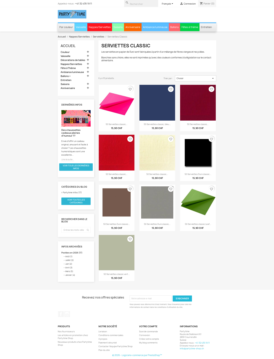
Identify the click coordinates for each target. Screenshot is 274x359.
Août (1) (68, 256)
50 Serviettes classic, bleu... (157, 124)
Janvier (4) (70, 275)
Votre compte (148, 326)
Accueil (68, 45)
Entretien (66, 80)
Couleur (65, 52)
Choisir (196, 78)
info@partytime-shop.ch (192, 348)
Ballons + (66, 76)
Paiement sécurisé (107, 342)
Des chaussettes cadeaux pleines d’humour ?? (70, 132)
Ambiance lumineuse (72, 72)
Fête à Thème (68, 68)
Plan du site (104, 350)
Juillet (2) (69, 260)
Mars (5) (69, 271)
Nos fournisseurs (66, 331)
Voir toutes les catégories (76, 201)
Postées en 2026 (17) (71, 252)
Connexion (144, 335)
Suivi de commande (148, 331)
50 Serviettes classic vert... (117, 274)
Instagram (67, 314)
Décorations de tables (73, 60)
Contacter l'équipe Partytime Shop (115, 346)
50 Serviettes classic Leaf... (198, 224)
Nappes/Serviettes (71, 64)
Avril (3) (68, 267)
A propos (102, 339)
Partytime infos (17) (72, 192)
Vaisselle (65, 56)
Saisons (65, 84)
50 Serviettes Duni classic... (198, 174)
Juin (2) (68, 264)
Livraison (102, 331)
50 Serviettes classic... (116, 124)
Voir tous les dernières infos (76, 167)
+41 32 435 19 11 (83, 3)
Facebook (61, 314)
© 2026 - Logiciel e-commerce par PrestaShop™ (137, 355)
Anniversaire (68, 88)
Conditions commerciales (110, 335)
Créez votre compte (149, 339)
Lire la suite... (67, 159)
